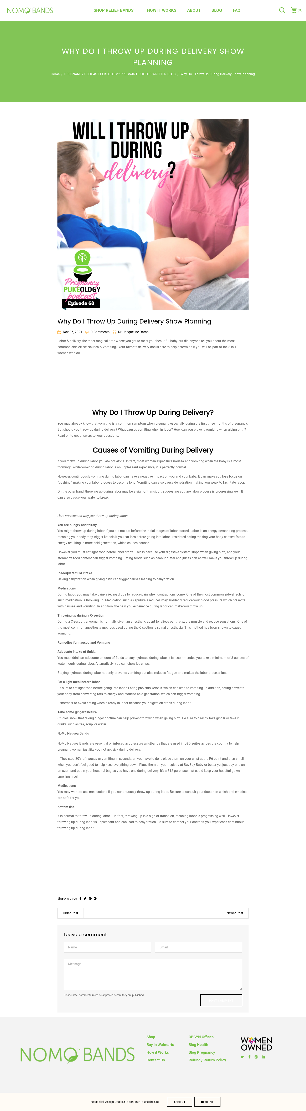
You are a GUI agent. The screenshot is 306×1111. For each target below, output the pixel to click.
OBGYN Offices (201, 1037)
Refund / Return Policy (207, 1060)
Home (55, 74)
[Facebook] (249, 1057)
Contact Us (156, 1060)
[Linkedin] (264, 1057)
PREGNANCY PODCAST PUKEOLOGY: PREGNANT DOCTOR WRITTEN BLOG (120, 74)
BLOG (216, 10)
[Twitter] (243, 1057)
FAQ (236, 10)
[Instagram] (257, 1057)
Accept (179, 1102)
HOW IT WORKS (161, 10)
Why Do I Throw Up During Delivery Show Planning (134, 321)
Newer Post (234, 913)
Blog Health (198, 1044)
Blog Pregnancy (202, 1052)
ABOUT (194, 10)
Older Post (70, 913)
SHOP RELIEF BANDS (114, 10)
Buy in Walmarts (160, 1044)
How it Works (158, 1052)
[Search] (282, 10)
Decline (207, 1102)
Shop (151, 1037)
